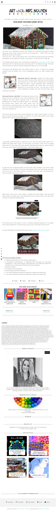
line (49, 331)
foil (23, 331)
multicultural (37, 333)
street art (5, 341)
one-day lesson (11, 336)
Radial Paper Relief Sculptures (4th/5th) (17, 452)
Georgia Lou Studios (43, 508)
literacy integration (8, 333)
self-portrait (6, 338)
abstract (30, 326)
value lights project (44, 62)
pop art (28, 336)
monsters (29, 333)
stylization (13, 341)
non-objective (47, 333)
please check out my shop (41, 230)
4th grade (14, 19)
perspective (21, 336)
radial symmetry (35, 336)
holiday (44, 19)
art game (4, 328)
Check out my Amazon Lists (28, 428)
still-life (45, 338)
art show (11, 328)
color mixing (5, 331)
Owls (18, 326)
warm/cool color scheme (9, 343)
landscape (44, 331)
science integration (47, 336)
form (31, 331)
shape (13, 338)
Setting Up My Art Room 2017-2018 (17, 474)
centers (24, 328)
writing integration (29, 343)
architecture (29, 19)
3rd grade (8, 19)
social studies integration (23, 338)
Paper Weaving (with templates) (22, 302)
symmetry (27, 341)
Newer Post (9, 310)
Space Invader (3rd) (34, 301)
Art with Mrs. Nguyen (23, 508)
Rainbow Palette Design (29, 412)
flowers (18, 331)
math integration (20, 333)
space (34, 338)
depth (12, 331)
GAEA (10, 326)
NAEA (14, 326)
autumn (18, 328)
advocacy (36, 326)
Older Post (46, 310)
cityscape (30, 328)
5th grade (21, 19)
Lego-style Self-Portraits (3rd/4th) (9, 302)
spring (39, 338)
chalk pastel (37, 19)
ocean (4, 336)
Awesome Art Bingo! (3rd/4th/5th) (46, 302)
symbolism (20, 341)
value (39, 341)
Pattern (24, 326)
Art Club (4, 326)
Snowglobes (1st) (38, 475)
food (27, 331)
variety (45, 341)
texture (34, 341)
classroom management (40, 328)
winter (49, 19)
